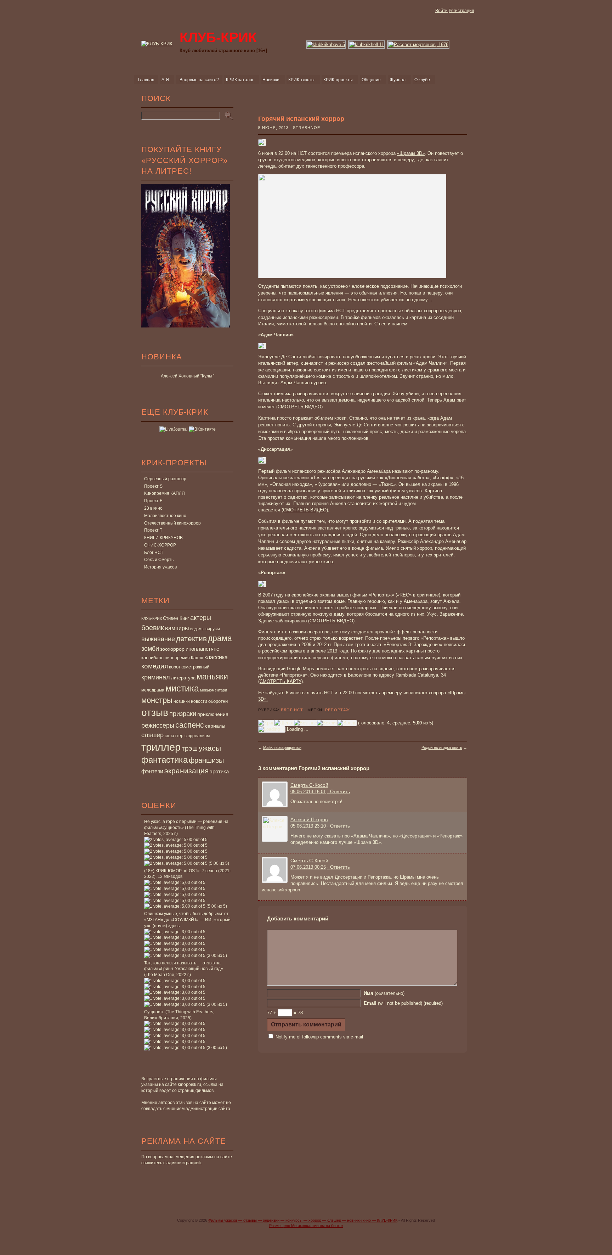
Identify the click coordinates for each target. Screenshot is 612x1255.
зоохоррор (172, 649)
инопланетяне (202, 649)
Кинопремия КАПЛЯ (164, 493)
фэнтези (152, 771)
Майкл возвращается (282, 747)
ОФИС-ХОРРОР (160, 545)
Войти (441, 10)
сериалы (215, 726)
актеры (200, 617)
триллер (161, 747)
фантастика (164, 759)
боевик (152, 628)
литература (183, 677)
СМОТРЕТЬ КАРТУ (280, 681)
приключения (212, 714)
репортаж (337, 710)
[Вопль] (347, 723)
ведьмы (197, 629)
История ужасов (160, 567)
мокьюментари (213, 690)
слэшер (152, 735)
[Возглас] (305, 723)
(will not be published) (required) (403, 1003)
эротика (219, 771)
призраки (182, 713)
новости (199, 701)
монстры (156, 700)
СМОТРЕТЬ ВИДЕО (299, 406)
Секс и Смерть (159, 559)
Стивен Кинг (176, 618)
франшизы (206, 760)
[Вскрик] (327, 723)
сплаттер (174, 735)
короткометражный (189, 667)
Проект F (153, 500)
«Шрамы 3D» (411, 153)
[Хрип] (266, 723)
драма (220, 638)
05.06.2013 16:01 (308, 791)
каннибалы (152, 657)
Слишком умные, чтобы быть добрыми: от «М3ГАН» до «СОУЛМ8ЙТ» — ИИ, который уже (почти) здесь (187, 919)
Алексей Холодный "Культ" (187, 376)
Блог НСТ (153, 552)
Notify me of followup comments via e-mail (319, 1037)
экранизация (186, 771)
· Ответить (338, 791)
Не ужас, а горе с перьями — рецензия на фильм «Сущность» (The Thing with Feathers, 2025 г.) (186, 827)
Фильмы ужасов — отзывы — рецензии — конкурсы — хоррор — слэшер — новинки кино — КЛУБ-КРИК (302, 1220)
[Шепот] (284, 723)
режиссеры (157, 725)
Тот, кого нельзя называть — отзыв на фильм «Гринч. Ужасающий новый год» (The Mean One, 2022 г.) (183, 968)
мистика (182, 688)
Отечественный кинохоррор (172, 523)
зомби (150, 648)
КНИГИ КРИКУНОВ (163, 537)
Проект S (153, 486)
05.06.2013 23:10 (308, 826)
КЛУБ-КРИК (151, 618)
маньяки (212, 676)
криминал (155, 677)
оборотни (218, 701)
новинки (182, 701)
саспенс (189, 725)
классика (216, 657)
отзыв (154, 712)
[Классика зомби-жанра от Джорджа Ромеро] (418, 44)
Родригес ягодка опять (441, 747)
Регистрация (461, 10)
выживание (158, 639)
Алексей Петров (309, 819)
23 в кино (153, 508)
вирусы (212, 628)
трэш (190, 748)
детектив (191, 638)
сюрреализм (197, 736)
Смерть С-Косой (309, 785)
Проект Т (153, 530)
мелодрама (152, 690)
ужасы (210, 748)
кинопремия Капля (184, 657)
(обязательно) (384, 993)
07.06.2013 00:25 (308, 867)
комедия (154, 666)
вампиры (177, 628)
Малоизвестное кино (165, 515)
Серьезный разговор (165, 478)
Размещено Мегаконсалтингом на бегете (306, 1225)
